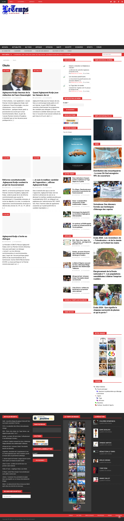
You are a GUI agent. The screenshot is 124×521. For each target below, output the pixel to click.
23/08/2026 (77, 282)
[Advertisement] (62, 30)
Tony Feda (103, 468)
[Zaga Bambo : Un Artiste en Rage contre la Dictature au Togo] (111, 373)
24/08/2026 (77, 246)
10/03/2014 (7, 242)
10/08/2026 (77, 206)
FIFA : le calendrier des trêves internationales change (15, 427)
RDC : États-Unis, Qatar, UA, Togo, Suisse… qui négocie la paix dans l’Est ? (81, 242)
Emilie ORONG (104, 460)
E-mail (65, 103)
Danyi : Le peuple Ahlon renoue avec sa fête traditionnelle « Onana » (79, 202)
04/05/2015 (7, 98)
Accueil (5, 47)
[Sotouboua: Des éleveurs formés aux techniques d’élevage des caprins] (107, 191)
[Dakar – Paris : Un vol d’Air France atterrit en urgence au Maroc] (81, 475)
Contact (31, 2)
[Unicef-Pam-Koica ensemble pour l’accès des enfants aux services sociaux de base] (103, 347)
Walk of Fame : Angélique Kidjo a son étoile (14, 469)
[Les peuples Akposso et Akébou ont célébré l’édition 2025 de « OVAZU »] (103, 354)
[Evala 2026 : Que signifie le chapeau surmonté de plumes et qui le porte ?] (107, 294)
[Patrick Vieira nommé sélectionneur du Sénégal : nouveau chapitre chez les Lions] (81, 494)
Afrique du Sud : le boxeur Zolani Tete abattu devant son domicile (80, 277)
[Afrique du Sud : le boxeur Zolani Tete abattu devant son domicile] (67, 278)
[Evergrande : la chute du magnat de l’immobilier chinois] (73, 482)
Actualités (16, 47)
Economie (79, 47)
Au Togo (28, 47)
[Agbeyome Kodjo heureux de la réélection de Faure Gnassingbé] (16, 79)
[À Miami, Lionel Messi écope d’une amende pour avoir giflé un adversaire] (73, 456)
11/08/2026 (77, 195)
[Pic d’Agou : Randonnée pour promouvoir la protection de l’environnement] (67, 191)
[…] (13, 120)
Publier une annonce (42, 51)
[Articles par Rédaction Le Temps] (95, 454)
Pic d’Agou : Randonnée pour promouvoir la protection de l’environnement (81, 191)
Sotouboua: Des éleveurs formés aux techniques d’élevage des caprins (104, 206)
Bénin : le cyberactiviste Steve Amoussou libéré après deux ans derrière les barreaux (16, 485)
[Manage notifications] (119, 516)
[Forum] (122, 1)
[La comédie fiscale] (111, 366)
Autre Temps (69, 174)
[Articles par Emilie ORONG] (95, 462)
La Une (4, 2)
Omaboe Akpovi (105, 443)
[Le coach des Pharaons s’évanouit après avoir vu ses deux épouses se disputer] (73, 494)
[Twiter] (111, 1)
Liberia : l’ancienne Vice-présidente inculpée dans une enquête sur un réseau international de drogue (15, 479)
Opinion (49, 47)
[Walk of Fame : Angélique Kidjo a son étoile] (81, 450)
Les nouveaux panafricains (77, 76)
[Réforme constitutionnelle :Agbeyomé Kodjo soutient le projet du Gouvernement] (16, 167)
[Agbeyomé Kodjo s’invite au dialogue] (16, 223)
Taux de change (67, 132)
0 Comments (17, 98)
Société (68, 47)
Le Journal (21, 2)
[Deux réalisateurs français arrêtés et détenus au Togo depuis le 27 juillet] (67, 180)
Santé (58, 47)
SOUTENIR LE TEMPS (58, 51)
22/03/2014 (37, 188)
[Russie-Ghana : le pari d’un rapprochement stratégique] (81, 488)
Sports (90, 47)
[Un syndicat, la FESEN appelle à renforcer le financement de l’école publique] (67, 226)
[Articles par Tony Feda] (95, 472)
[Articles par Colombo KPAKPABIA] (95, 424)
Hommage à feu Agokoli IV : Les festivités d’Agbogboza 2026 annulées (81, 213)
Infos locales (89, 515)
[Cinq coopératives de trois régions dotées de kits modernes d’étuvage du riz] (111, 360)
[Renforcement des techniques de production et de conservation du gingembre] (103, 366)
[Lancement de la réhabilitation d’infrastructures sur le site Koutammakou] (103, 360)
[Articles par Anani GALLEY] (95, 481)
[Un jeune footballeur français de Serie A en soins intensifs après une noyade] (77, 507)
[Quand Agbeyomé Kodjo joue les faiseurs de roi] (47, 79)
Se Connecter (6, 51)
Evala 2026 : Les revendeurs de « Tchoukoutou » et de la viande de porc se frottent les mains (107, 240)
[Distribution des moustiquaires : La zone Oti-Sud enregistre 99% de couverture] (107, 158)
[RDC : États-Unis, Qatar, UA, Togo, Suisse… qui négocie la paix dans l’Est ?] (67, 242)
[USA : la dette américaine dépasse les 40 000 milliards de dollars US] (73, 475)
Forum (40, 2)
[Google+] (114, 1)
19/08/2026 (77, 183)
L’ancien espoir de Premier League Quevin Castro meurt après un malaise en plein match (16, 460)
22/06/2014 (7, 188)
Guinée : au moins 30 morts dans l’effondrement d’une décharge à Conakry (81, 253)
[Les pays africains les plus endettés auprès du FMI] (81, 469)
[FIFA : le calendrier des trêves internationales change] (81, 424)
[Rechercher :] (112, 54)
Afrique (39, 47)
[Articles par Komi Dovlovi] (95, 437)
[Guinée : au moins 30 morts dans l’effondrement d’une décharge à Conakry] (67, 254)
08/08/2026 (77, 218)
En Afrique (101, 515)
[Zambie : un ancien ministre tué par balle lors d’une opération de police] (73, 469)
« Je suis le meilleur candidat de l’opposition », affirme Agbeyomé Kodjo (45, 182)
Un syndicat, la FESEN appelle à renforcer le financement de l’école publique (81, 225)
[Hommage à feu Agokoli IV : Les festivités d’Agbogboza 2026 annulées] (67, 214)
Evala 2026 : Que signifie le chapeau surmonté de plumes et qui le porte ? (106, 310)
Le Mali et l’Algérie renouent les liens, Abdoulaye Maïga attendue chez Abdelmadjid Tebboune (16, 442)
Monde (110, 515)
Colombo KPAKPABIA (107, 421)
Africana (68, 236)
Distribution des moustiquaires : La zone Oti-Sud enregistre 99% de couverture (107, 173)
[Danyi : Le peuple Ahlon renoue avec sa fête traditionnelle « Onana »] (67, 203)
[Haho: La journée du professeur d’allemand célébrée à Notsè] (103, 373)
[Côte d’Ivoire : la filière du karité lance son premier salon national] (67, 290)
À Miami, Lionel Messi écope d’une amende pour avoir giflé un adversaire (15, 473)
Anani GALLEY (104, 478)
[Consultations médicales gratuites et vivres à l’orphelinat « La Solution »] (111, 341)
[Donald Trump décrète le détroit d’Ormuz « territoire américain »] (81, 482)
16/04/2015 (37, 98)
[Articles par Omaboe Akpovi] (95, 445)
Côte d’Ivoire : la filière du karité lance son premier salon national (80, 289)
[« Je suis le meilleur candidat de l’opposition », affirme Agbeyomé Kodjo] (47, 167)
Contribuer (28, 51)
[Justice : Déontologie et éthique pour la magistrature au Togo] (103, 341)
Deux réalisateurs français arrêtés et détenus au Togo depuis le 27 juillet (81, 179)
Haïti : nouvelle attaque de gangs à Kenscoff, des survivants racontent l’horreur (16, 422)
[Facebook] (118, 1)
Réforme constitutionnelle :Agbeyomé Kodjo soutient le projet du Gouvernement (15, 182)
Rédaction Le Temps (76, 73)
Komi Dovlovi (104, 430)
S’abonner (17, 51)
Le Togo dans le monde (76, 85)
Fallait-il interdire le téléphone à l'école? (79, 67)
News (11, 2)
